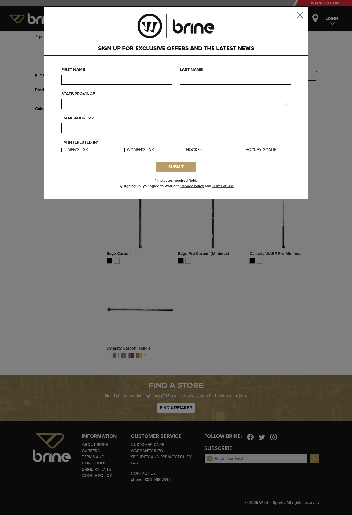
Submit (176, 166)
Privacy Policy (192, 186)
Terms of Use (223, 186)
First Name (73, 69)
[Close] (300, 15)
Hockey (194, 149)
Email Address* (77, 118)
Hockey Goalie (260, 149)
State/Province (78, 93)
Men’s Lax (78, 149)
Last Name (191, 69)
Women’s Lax (140, 149)
